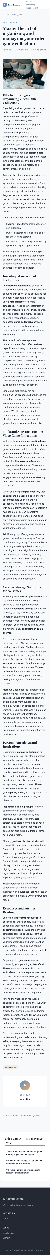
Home (5, 1218)
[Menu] (44, 5)
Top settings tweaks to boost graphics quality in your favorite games (24, 1153)
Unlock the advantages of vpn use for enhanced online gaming (24, 1162)
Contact (6, 1238)
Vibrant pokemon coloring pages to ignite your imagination (23, 1171)
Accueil (6, 14)
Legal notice (8, 1233)
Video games (17, 14)
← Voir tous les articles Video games (21, 1115)
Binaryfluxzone (13, 1199)
